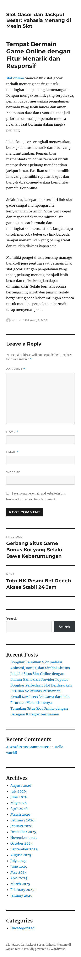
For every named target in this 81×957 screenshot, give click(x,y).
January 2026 (21, 826)
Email (12, 452)
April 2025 (18, 878)
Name (12, 432)
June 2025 (18, 866)
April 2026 (19, 809)
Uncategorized (22, 928)
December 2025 (23, 832)
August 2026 (20, 785)
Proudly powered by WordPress (44, 949)
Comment (15, 369)
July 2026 (18, 791)
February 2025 (22, 890)
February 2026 (22, 820)
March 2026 (20, 814)
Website (13, 472)
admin (16, 320)
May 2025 (18, 872)
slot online (15, 78)
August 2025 (20, 855)
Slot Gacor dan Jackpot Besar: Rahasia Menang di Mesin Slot (38, 20)
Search (11, 618)
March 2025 (20, 884)
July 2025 (18, 861)
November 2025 (23, 837)
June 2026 (18, 797)
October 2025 (21, 843)
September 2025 (24, 849)
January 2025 (21, 895)
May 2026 (18, 803)
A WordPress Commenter (27, 747)
